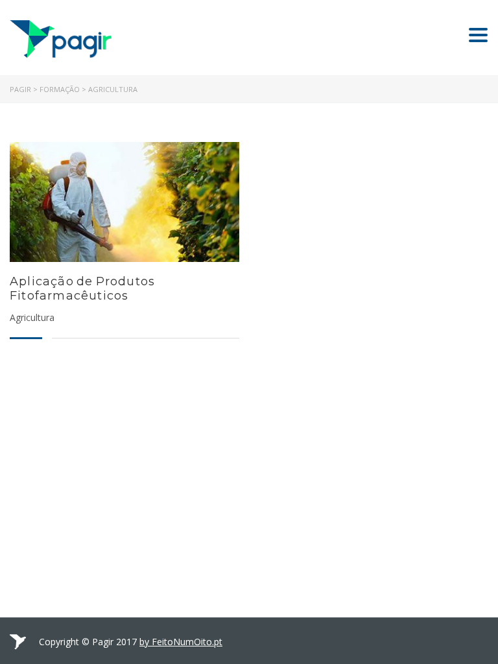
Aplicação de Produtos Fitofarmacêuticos (82, 288)
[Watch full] (124, 202)
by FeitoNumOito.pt (180, 641)
